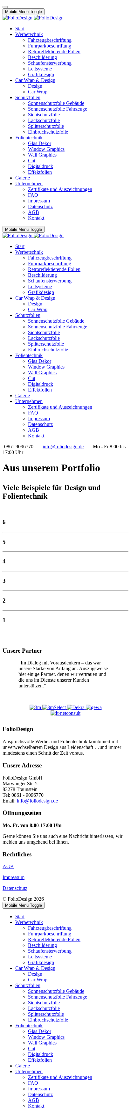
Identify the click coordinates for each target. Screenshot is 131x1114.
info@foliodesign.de (63, 446)
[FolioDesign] (33, 17)
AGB (8, 866)
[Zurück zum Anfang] (5, 7)
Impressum (13, 877)
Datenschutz (15, 888)
